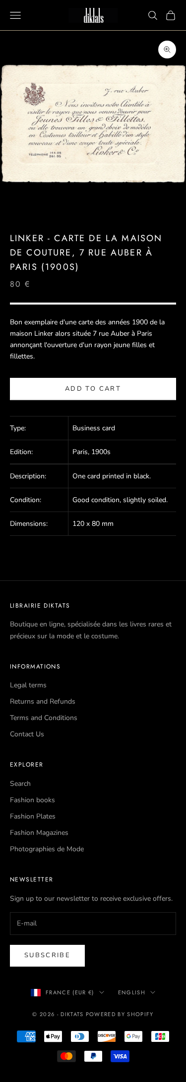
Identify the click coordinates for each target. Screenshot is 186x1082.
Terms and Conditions (43, 717)
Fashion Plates (33, 816)
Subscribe (47, 955)
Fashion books (32, 800)
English (131, 992)
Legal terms (28, 685)
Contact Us (27, 734)
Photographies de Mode (47, 849)
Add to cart (93, 388)
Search (20, 783)
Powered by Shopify (120, 1014)
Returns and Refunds (42, 701)
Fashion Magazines (39, 832)
